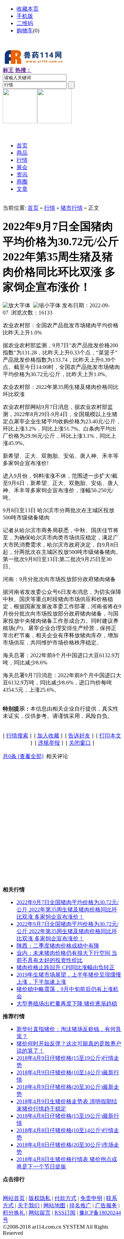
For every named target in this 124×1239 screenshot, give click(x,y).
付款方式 (65, 1198)
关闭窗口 (80, 743)
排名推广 (80, 1205)
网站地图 (54, 1205)
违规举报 (49, 743)
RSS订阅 (64, 1213)
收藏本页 (28, 9)
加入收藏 (48, 736)
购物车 (25, 30)
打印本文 (110, 736)
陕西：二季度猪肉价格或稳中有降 (58, 946)
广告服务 (106, 1205)
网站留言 (40, 1213)
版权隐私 (40, 1198)
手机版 (25, 16)
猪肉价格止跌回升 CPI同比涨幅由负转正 (66, 967)
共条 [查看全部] (23, 756)
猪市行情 (72, 208)
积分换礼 (14, 1213)
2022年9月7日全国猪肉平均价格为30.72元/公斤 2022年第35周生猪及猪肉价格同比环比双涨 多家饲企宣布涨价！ (67, 909)
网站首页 (14, 1198)
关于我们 (29, 1205)
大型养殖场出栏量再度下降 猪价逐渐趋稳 (67, 1003)
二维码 (25, 23)
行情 (49, 208)
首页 (33, 208)
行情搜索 (17, 736)
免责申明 (91, 1198)
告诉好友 (79, 736)
